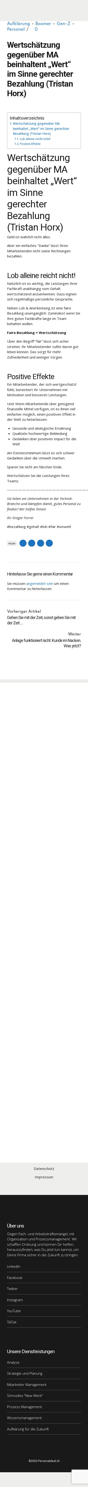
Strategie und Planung (24, 1373)
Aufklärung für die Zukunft (28, 1429)
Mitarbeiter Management (26, 1384)
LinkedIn (13, 1266)
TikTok (11, 1322)
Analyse (13, 1362)
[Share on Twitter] (31, 543)
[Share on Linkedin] (40, 543)
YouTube (14, 1310)
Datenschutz (44, 1168)
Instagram (15, 1299)
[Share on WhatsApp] (49, 543)
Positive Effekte (30, 144)
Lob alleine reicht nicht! (35, 139)
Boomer (43, 24)
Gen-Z (63, 24)
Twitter (12, 1288)
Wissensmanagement (24, 1417)
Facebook (14, 1277)
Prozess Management (24, 1406)
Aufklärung (18, 24)
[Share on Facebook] (23, 543)
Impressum (44, 1177)
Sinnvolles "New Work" (25, 1395)
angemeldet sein (39, 583)
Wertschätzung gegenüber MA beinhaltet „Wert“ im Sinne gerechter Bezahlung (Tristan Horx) (41, 128)
